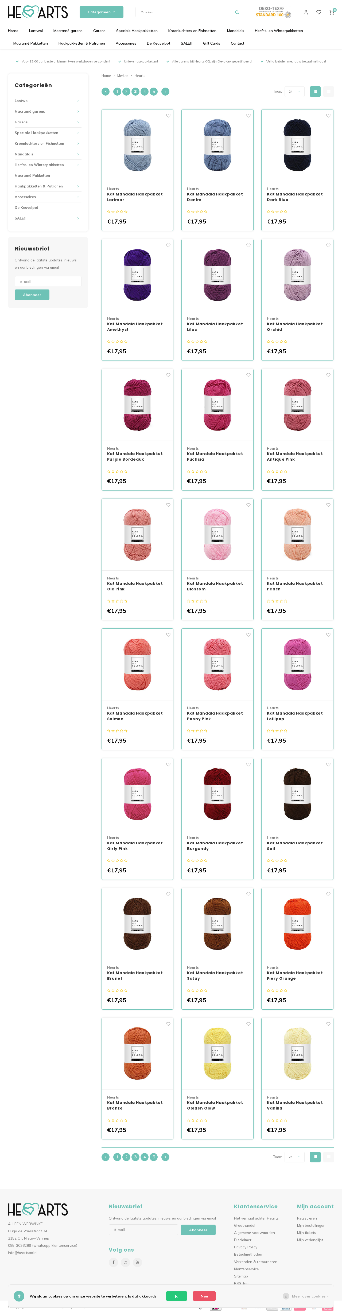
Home (13, 30)
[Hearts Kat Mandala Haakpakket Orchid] (297, 275)
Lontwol (36, 30)
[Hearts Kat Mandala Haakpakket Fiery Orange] (297, 924)
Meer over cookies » (310, 1296)
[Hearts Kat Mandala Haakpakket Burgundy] (217, 794)
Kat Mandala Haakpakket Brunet (135, 975)
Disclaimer (242, 1239)
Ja (176, 1296)
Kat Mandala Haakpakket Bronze (135, 1105)
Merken (122, 75)
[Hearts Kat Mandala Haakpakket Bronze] (137, 1054)
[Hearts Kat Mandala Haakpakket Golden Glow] (217, 1054)
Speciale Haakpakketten (137, 30)
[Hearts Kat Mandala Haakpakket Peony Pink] (217, 664)
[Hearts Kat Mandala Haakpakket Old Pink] (137, 535)
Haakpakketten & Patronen (82, 43)
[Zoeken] (237, 12)
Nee (204, 1296)
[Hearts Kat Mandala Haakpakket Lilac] (217, 275)
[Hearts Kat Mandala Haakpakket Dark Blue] (297, 145)
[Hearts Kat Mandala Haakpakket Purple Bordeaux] (137, 405)
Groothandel (244, 1225)
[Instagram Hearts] (125, 1262)
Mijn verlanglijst (310, 1239)
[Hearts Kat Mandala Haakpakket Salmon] (137, 664)
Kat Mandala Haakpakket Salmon (135, 716)
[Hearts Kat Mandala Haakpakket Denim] (217, 145)
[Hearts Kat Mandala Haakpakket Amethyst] (137, 275)
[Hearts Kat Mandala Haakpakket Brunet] (137, 924)
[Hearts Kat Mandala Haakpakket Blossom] (217, 535)
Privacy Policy (245, 1247)
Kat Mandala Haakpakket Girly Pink (135, 845)
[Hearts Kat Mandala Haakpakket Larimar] (137, 145)
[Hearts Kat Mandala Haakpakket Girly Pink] (137, 794)
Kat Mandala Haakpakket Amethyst (135, 326)
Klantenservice (246, 1269)
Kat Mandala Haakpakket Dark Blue (295, 196)
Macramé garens (68, 30)
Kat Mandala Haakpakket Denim (215, 196)
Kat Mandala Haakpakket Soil (295, 845)
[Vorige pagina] (106, 92)
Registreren (307, 1218)
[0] (331, 12)
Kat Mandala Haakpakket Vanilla (295, 1105)
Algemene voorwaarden (254, 1232)
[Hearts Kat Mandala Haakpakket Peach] (297, 535)
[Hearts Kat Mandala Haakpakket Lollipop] (297, 664)
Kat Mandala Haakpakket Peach (295, 586)
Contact (237, 43)
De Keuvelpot (158, 43)
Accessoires (126, 43)
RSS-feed (242, 1283)
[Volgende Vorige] (165, 92)
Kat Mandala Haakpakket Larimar (135, 196)
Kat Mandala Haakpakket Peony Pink (215, 716)
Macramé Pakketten (30, 43)
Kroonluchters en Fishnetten (192, 30)
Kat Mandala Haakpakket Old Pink (135, 586)
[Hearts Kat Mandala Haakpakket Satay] (217, 924)
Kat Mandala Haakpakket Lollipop (295, 716)
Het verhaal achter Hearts (256, 1218)
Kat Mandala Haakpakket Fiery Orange (295, 975)
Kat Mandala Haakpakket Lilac (215, 326)
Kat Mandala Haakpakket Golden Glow (215, 1105)
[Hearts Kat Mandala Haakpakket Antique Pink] (297, 405)
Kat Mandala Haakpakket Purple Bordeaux (135, 456)
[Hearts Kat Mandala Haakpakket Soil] (297, 794)
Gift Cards (211, 43)
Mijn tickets (306, 1232)
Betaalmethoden (248, 1254)
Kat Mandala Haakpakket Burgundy (215, 845)
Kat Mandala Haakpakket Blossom (215, 586)
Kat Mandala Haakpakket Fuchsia (215, 456)
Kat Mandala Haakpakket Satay (215, 975)
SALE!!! (186, 43)
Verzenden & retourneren (255, 1261)
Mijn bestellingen (311, 1225)
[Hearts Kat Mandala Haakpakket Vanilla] (297, 1054)
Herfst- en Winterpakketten (279, 30)
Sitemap (241, 1276)
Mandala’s (235, 30)
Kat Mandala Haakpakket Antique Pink (295, 456)
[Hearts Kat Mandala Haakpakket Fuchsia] (217, 405)
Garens (99, 30)
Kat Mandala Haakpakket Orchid (295, 326)
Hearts (140, 75)
